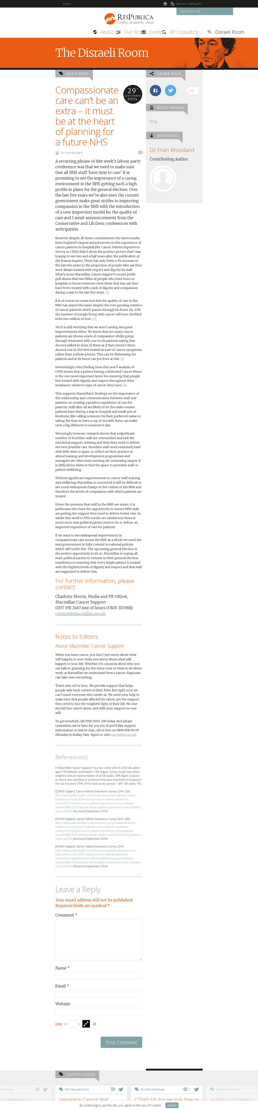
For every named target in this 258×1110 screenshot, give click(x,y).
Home (165, 4)
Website (62, 1004)
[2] (94, 319)
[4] (125, 385)
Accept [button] (172, 1105)
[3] (122, 359)
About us (69, 32)
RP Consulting (141, 32)
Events (116, 32)
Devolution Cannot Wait (56, 1099)
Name (62, 968)
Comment (66, 915)
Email (62, 986)
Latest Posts (81, 1074)
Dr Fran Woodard (71, 152)
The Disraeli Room (125, 1089)
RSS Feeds (172, 4)
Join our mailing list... (189, 4)
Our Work (93, 32)
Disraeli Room (186, 32)
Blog (153, 121)
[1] (107, 292)
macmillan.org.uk (123, 735)
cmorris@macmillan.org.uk (80, 613)
